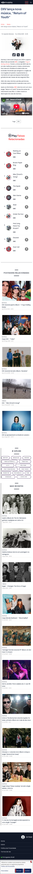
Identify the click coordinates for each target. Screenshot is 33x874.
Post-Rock (25, 469)
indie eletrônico (9, 461)
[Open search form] (31, 2)
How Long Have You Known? (16, 225)
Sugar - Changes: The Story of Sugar (14, 586)
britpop (5, 457)
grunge (26, 457)
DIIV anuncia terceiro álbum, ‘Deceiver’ (15, 371)
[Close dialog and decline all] (31, 862)
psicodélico (18, 473)
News (8, 24)
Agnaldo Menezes (9, 34)
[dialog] (16, 867)
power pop (6, 473)
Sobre (3, 845)
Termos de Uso (6, 852)
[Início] (7, 2)
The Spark (16, 186)
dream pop (16, 457)
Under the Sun (18, 214)
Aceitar (27, 871)
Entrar (29, 837)
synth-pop (24, 477)
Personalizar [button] (4, 871)
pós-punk (23, 465)
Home (3, 841)
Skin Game (17, 195)
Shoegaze (8, 477)
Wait (14, 205)
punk (27, 473)
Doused (16, 238)
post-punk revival (9, 469)
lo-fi (7, 465)
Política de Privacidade (8, 848)
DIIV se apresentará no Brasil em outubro (15, 435)
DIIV (19, 121)
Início (2, 24)
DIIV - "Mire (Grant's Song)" (11, 403)
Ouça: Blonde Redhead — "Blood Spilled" (15, 618)
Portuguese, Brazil (8, 857)
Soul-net (16, 247)
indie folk (25, 461)
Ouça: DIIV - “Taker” (8, 339)
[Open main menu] (26, 2)
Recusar (19, 871)
